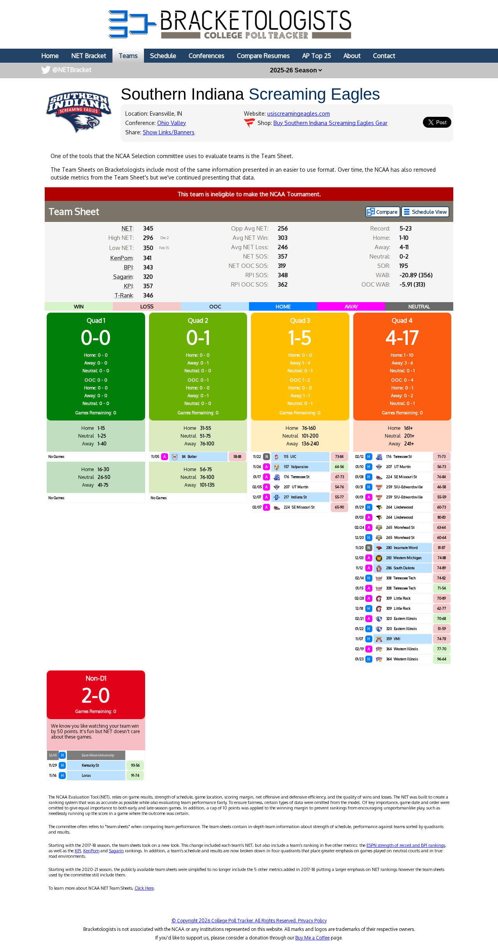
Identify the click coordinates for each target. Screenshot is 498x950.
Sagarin (123, 276)
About (352, 56)
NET (127, 228)
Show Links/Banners (169, 132)
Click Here (144, 888)
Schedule (163, 56)
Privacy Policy (312, 921)
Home (50, 56)
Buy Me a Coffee (312, 938)
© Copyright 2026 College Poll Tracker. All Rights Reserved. (235, 921)
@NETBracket (72, 70)
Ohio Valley (171, 123)
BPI (128, 267)
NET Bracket (88, 56)
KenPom (121, 258)
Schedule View (429, 212)
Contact (384, 56)
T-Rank (123, 295)
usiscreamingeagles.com (298, 113)
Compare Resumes (263, 56)
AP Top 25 (316, 56)
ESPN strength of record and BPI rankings (405, 845)
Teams (128, 56)
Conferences (206, 56)
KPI (128, 286)
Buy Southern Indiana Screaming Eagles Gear (331, 123)
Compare (387, 212)
